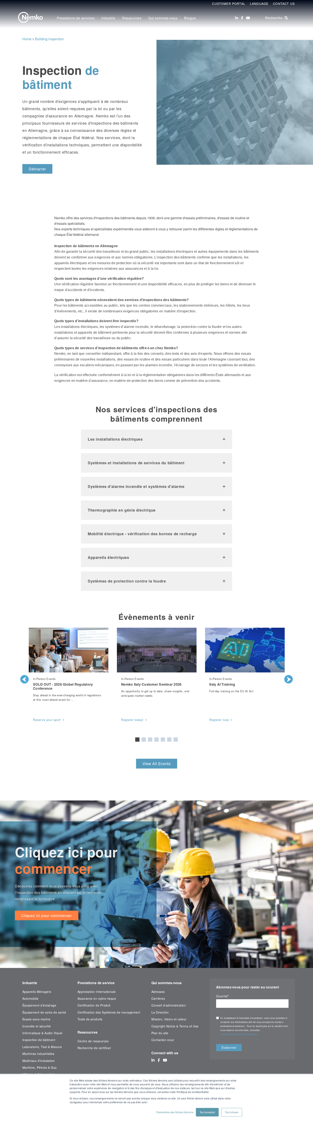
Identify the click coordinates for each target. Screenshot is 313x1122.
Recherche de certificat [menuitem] (94, 1048)
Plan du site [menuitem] (159, 1033)
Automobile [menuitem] (30, 998)
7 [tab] (176, 739)
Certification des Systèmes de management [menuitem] (109, 1012)
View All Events (156, 763)
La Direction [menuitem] (160, 1012)
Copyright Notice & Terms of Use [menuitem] (175, 1026)
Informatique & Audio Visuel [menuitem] (42, 1033)
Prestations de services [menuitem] (76, 18)
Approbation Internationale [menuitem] (97, 991)
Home (27, 38)
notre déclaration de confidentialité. (239, 1034)
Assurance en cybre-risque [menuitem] (97, 998)
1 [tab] (137, 739)
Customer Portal (228, 3)
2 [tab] (144, 739)
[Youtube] (248, 18)
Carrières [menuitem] (158, 998)
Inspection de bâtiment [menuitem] (38, 1040)
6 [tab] (169, 739)
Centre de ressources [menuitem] (93, 1041)
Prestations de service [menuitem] (96, 982)
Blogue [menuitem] (190, 18)
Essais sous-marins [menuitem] (36, 1019)
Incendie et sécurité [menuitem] (36, 1026)
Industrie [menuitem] (108, 18)
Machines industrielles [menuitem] (38, 1053)
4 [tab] (156, 739)
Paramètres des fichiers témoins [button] (174, 1112)
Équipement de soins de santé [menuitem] (44, 1012)
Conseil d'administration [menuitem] (168, 1005)
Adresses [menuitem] (158, 991)
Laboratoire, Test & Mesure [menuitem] (42, 1047)
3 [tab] (150, 739)
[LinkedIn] (236, 18)
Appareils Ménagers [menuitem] (36, 991)
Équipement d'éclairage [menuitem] (39, 1005)
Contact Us (284, 3)
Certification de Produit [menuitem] (94, 1005)
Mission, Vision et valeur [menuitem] (169, 1019)
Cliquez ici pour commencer (46, 915)
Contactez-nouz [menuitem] (162, 1040)
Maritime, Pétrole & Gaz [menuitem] (39, 1067)
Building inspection (49, 38)
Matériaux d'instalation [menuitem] (38, 1061)
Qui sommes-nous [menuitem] (162, 18)
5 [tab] (163, 739)
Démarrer (37, 169)
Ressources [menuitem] (131, 18)
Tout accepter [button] (207, 1112)
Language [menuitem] (259, 3)
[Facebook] (242, 18)
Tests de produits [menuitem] (90, 1019)
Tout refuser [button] (231, 1112)
